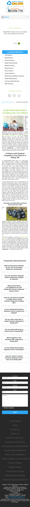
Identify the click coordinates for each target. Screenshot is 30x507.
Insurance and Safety (15, 442)
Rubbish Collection (10, 65)
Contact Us (15, 429)
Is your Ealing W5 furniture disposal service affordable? (14, 348)
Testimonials (15, 28)
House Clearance (9, 70)
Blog (15, 425)
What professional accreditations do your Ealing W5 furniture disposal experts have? (14, 288)
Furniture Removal (9, 60)
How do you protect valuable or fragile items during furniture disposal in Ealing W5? (14, 300)
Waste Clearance (9, 68)
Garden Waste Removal (11, 78)
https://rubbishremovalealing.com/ (16, 498)
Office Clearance (9, 83)
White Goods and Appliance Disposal (14, 76)
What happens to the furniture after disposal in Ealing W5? (14, 339)
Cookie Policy (15, 467)
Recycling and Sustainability (15, 446)
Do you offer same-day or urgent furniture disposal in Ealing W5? (14, 321)
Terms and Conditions (15, 454)
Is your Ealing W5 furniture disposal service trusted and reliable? (14, 311)
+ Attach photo (8, 408)
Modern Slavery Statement (15, 479)
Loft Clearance (8, 55)
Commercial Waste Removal (12, 81)
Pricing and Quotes (15, 471)
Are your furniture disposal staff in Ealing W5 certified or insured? (14, 277)
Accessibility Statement (15, 450)
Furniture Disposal (9, 73)
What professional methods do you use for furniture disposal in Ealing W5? (14, 267)
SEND (15, 412)
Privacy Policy (15, 463)
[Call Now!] (10, 147)
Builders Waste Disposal (11, 63)
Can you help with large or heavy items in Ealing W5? (14, 330)
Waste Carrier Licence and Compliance (16, 459)
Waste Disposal (9, 57)
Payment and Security (15, 475)
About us (15, 433)
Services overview (15, 438)
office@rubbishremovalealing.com (17, 496)
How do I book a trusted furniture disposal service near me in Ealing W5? (14, 357)
